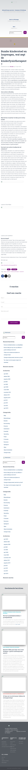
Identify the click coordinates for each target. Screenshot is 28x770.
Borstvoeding (7, 423)
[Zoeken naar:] (16, 34)
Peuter (5, 436)
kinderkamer (6, 428)
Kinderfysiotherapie (15, 271)
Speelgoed (6, 444)
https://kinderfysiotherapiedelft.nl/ (9, 265)
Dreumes (6, 426)
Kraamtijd (6, 431)
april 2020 (6, 387)
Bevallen (6, 420)
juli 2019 (5, 400)
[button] (11, 41)
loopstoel (22, 271)
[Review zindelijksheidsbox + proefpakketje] (14, 601)
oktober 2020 (7, 376)
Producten (6, 439)
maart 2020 (6, 389)
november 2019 (7, 392)
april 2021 (6, 373)
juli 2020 (5, 381)
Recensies (6, 442)
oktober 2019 (7, 394)
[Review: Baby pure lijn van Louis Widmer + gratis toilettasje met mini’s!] (14, 637)
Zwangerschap (7, 452)
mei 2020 (6, 384)
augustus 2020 (7, 379)
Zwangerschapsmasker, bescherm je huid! (13, 357)
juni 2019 (6, 402)
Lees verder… (18, 624)
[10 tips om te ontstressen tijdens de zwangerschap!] (14, 683)
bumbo (8, 271)
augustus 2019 (7, 397)
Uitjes (5, 447)
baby (5, 271)
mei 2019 (6, 405)
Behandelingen (7, 418)
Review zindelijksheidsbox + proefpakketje (13, 344)
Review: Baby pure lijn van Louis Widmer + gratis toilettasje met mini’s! (13, 651)
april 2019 (6, 408)
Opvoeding (14, 269)
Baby (9, 269)
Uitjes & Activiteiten (8, 449)
